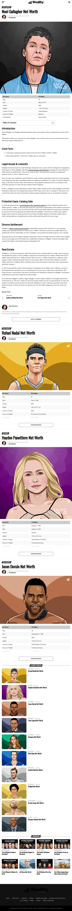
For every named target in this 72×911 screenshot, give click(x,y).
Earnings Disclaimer (41, 898)
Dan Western (12, 17)
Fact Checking (24, 900)
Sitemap (38, 900)
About (8, 898)
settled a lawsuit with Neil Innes (38, 170)
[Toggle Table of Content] (52, 122)
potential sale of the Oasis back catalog (32, 205)
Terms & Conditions (48, 900)
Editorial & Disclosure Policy (57, 898)
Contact (31, 898)
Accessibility (15, 898)
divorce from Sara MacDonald (18, 228)
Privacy (32, 900)
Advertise (24, 898)
